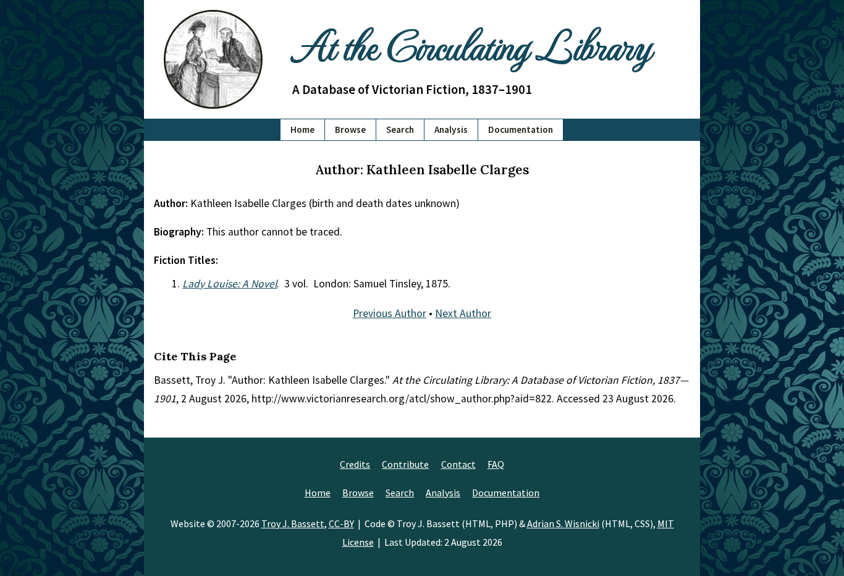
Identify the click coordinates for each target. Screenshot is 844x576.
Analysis (451, 129)
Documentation (520, 129)
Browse (350, 129)
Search (400, 129)
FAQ (495, 464)
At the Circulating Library (471, 44)
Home (302, 129)
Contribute (405, 464)
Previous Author (389, 313)
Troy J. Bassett (292, 523)
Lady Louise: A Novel (229, 283)
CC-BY (341, 523)
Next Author (463, 313)
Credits (355, 464)
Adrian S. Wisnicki (563, 523)
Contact (458, 464)
